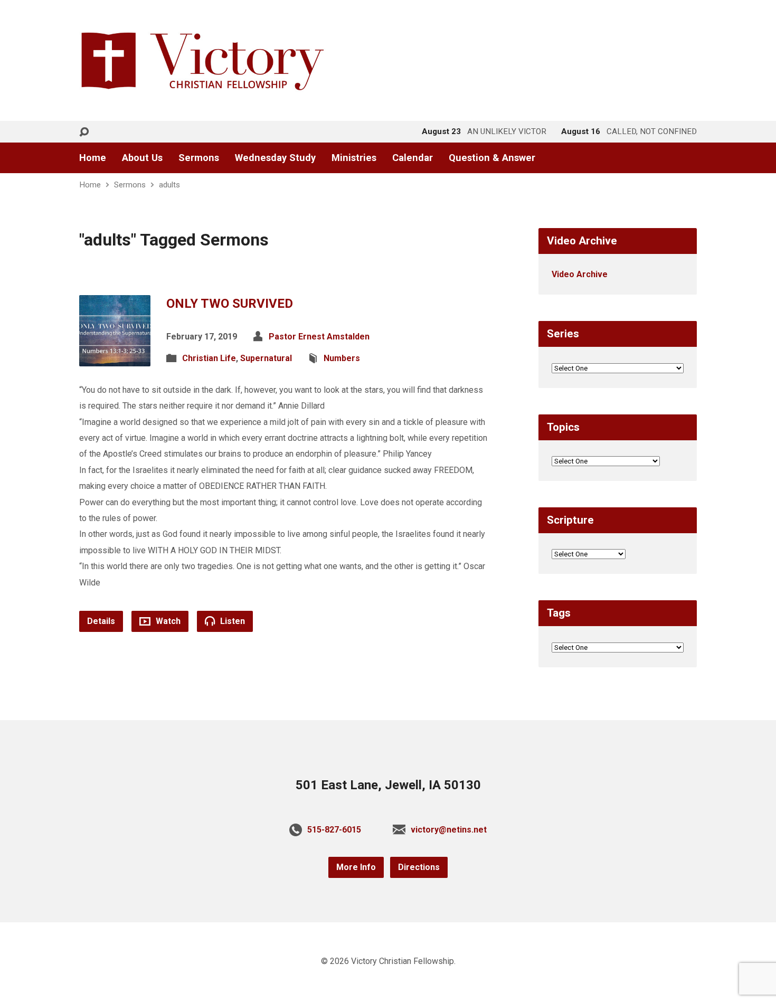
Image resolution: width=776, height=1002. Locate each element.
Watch (167, 621)
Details (101, 621)
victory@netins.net (449, 830)
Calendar (412, 158)
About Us (142, 158)
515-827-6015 (334, 830)
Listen (231, 621)
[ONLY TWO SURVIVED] (114, 358)
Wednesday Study (275, 158)
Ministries (354, 158)
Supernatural (266, 358)
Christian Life (209, 358)
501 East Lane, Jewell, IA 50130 (388, 785)
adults (169, 185)
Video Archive (580, 274)
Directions (419, 867)
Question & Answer (492, 158)
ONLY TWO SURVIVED (229, 303)
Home (92, 158)
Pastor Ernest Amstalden (319, 337)
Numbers (342, 358)
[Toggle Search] (84, 132)
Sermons (198, 158)
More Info (356, 867)
